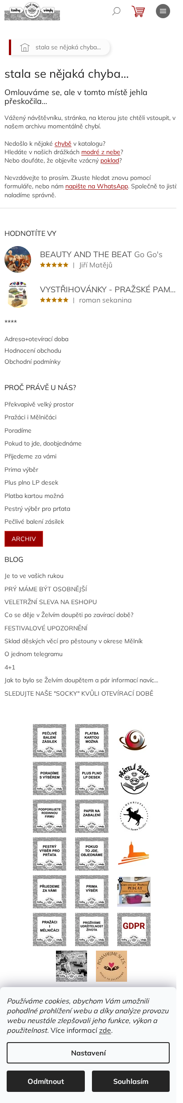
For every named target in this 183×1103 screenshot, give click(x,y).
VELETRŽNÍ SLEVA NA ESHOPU (50, 602)
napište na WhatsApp (96, 186)
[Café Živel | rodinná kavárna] (134, 740)
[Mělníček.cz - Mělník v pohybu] (134, 853)
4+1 (9, 667)
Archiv (24, 539)
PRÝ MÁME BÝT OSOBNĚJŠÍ (45, 589)
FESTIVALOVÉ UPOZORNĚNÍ (46, 628)
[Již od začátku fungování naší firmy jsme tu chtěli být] (49, 929)
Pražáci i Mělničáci (30, 417)
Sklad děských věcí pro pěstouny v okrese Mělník (73, 641)
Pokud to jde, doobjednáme (43, 443)
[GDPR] (134, 929)
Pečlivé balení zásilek (34, 522)
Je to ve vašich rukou (34, 576)
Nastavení (88, 1052)
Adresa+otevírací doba (36, 339)
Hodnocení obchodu (32, 350)
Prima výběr (21, 470)
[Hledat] (116, 11)
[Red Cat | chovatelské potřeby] (134, 891)
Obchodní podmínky (32, 362)
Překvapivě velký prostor (39, 404)
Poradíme (18, 430)
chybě (63, 143)
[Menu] (163, 11)
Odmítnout (46, 1081)
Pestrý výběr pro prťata (37, 509)
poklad (109, 160)
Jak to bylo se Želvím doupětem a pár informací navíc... (81, 680)
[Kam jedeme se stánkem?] (71, 965)
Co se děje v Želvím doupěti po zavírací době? (68, 615)
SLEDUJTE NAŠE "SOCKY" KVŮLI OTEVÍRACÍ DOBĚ (78, 693)
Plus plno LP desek (31, 482)
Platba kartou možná (34, 496)
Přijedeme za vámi (30, 456)
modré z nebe (100, 152)
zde (105, 1030)
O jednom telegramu (33, 654)
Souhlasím (130, 1081)
